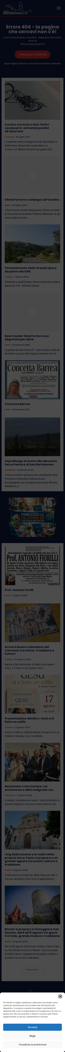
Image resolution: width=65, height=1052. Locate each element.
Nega (32, 1035)
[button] (60, 996)
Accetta (32, 1027)
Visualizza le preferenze (32, 1044)
